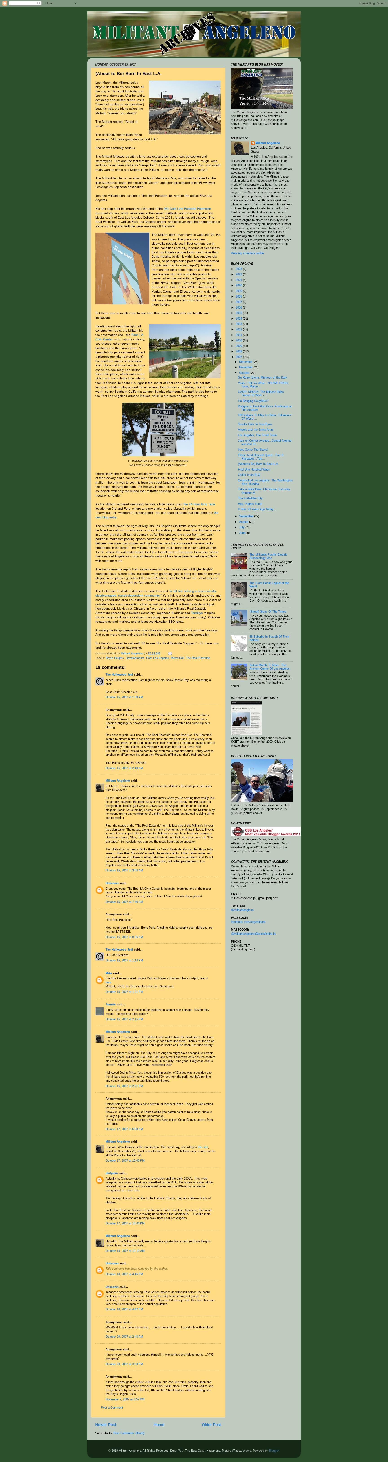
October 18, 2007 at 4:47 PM (124, 1309)
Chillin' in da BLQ (249, 475)
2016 (239, 307)
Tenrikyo (197, 613)
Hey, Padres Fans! (250, 504)
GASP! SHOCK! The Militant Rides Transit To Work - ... (261, 393)
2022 (239, 274)
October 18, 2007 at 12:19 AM (125, 1250)
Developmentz (135, 658)
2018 (239, 296)
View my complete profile (247, 253)
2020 (239, 285)
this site (203, 1147)
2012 (239, 329)
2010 (239, 340)
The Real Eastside (198, 658)
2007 (239, 357)
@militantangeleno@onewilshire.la (253, 933)
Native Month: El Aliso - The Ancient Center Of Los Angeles (269, 667)
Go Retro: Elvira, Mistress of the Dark (262, 377)
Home (159, 1425)
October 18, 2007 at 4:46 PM (124, 1274)
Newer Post (105, 1425)
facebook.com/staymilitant (248, 922)
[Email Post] (170, 653)
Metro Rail (177, 658)
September (246, 516)
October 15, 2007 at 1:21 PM (124, 992)
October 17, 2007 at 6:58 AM (124, 1129)
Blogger (274, 1450)
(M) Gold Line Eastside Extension (187, 208)
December (246, 361)
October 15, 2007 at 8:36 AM (124, 937)
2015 (239, 313)
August (244, 521)
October (244, 372)
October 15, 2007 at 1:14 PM (124, 960)
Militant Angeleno (118, 780)
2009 (239, 346)
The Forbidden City (250, 498)
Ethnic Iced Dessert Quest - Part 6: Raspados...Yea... (261, 457)
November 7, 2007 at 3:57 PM (125, 1399)
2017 (239, 302)
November (246, 367)
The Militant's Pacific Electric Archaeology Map (268, 556)
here (108, 982)
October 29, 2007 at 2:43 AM (124, 1336)
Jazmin (111, 1004)
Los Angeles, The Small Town (257, 435)
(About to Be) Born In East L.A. (258, 464)
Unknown (112, 883)
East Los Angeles (157, 658)
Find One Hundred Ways (254, 469)
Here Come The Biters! (253, 449)
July (242, 527)
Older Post (211, 1425)
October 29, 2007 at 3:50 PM (124, 1364)
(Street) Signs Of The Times (267, 611)
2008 (239, 351)
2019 (239, 291)
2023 (239, 269)
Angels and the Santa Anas (255, 429)
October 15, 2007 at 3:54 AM (124, 870)
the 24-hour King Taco (199, 504)
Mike (109, 973)
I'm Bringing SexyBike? (253, 401)
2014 (239, 318)
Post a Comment (112, 1407)
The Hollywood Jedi (119, 674)
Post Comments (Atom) (128, 1433)
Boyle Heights (115, 658)
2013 (239, 324)
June (242, 532)
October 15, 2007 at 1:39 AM (124, 697)
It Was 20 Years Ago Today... (257, 509)
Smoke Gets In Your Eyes (255, 424)
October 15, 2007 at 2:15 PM (124, 1019)
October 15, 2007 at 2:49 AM (124, 768)
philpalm (112, 1173)
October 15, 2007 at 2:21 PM (124, 1086)
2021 (239, 280)
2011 (239, 335)
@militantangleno (242, 910)
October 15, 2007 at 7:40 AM (124, 902)
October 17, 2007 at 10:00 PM (125, 1160)
